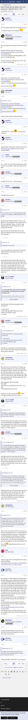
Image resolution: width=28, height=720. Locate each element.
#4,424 (25, 96)
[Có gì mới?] (23, 1)
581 (19, 14)
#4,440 (25, 644)
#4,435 (25, 438)
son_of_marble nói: (7, 330)
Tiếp (23, 14)
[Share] (22, 24)
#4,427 (25, 160)
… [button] (11, 14)
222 (14, 14)
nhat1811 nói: (5, 100)
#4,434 (25, 405)
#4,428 (25, 178)
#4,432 (25, 326)
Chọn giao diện (5, 699)
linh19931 (4, 11)
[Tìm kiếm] (26, 1)
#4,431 (25, 282)
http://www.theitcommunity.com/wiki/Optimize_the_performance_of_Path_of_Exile (14, 563)
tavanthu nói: (5, 286)
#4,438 (25, 575)
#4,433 (25, 363)
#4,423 (25, 74)
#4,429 (25, 191)
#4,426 (25, 143)
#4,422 (25, 42)
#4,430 (25, 205)
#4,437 (25, 556)
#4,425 (25, 126)
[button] (14, 702)
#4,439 (25, 627)
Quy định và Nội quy (5, 708)
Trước (5, 14)
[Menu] (2, 1)
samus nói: (5, 210)
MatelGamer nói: (6, 648)
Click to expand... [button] (14, 299)
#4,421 (25, 24)
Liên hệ (2, 705)
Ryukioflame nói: (6, 473)
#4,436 (25, 511)
